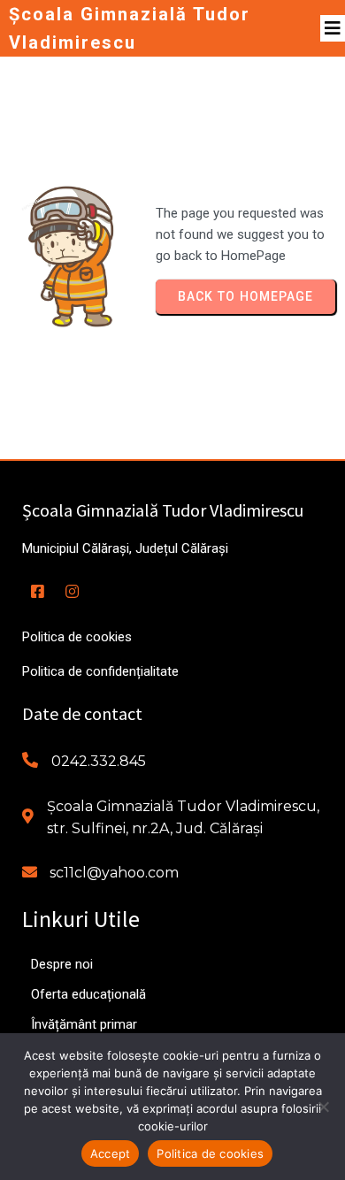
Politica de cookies (210, 1153)
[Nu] (323, 1106)
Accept (110, 1153)
